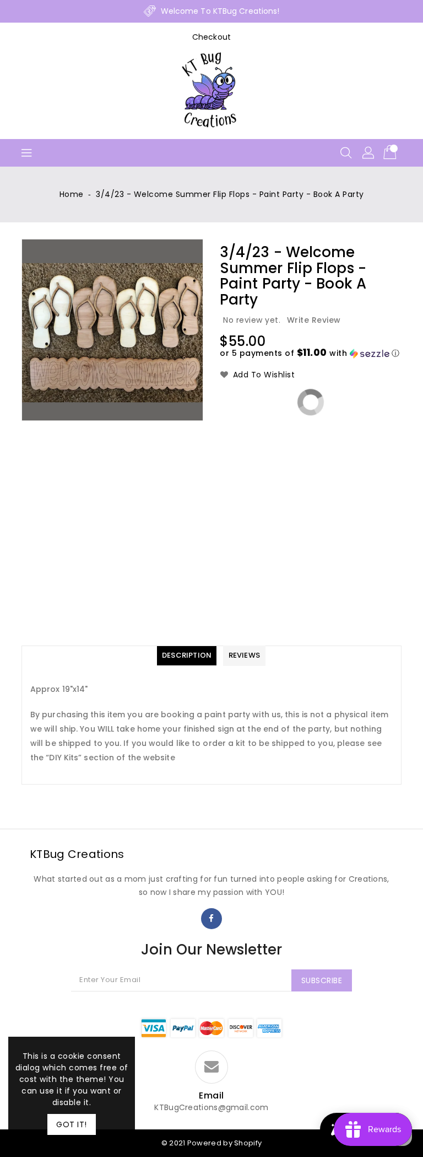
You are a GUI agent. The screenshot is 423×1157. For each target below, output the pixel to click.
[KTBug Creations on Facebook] (211, 918)
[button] (310, 353)
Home (71, 194)
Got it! (71, 1124)
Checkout (211, 36)
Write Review (314, 320)
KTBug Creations (77, 854)
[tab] (186, 656)
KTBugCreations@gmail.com (211, 1107)
